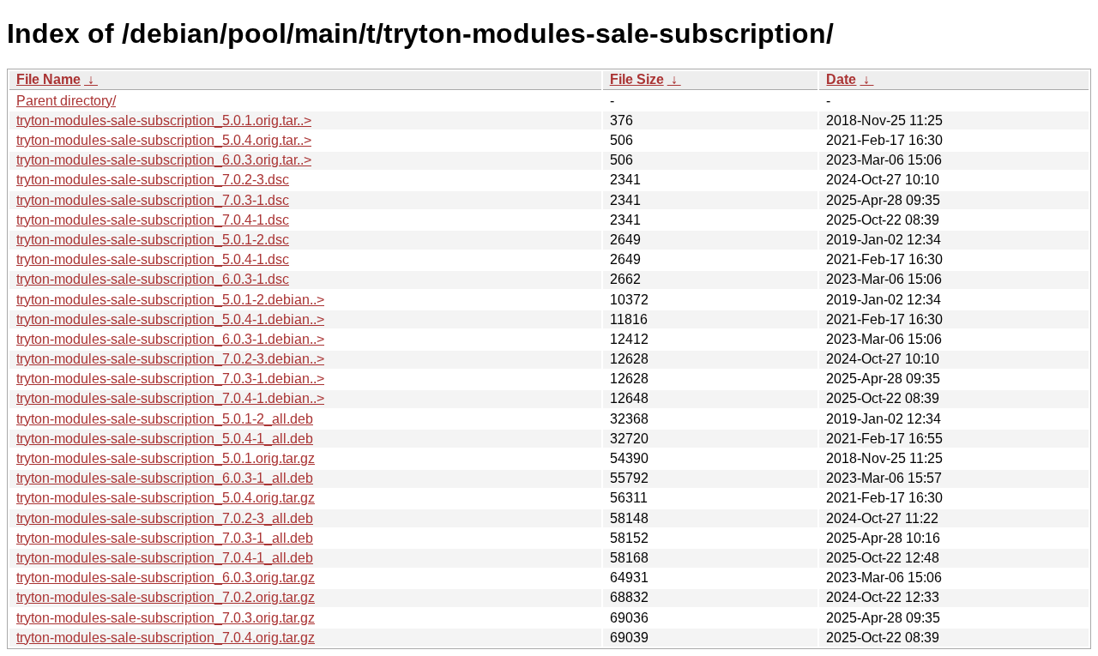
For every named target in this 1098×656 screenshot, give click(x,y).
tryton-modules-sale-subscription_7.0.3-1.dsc (152, 200)
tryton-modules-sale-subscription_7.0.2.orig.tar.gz (165, 597)
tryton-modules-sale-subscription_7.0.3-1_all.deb (164, 538)
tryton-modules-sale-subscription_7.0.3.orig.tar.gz (165, 618)
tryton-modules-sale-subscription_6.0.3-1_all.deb (164, 478)
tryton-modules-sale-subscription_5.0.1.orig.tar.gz (165, 458)
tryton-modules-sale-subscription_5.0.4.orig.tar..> (163, 140)
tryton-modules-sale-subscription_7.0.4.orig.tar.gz (165, 637)
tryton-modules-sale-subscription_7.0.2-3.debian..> (170, 359)
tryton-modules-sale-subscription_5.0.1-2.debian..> (170, 299)
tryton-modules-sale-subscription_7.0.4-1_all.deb (164, 558)
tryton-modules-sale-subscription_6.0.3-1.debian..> (170, 339)
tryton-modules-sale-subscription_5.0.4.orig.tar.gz (165, 497)
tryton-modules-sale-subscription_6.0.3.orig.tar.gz (165, 577)
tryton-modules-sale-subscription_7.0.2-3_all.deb (164, 518)
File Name (48, 79)
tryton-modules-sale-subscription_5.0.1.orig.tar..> (163, 120)
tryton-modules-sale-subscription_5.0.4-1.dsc (152, 259)
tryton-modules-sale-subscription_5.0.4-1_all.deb (164, 438)
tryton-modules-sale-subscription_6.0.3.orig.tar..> (163, 160)
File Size (637, 79)
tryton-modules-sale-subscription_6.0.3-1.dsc (152, 279)
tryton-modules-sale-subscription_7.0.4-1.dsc (152, 220)
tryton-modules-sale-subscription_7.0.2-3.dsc (152, 179)
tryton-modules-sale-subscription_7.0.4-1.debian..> (170, 398)
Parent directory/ (66, 100)
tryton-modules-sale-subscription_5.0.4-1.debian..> (170, 319)
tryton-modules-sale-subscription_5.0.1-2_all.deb (164, 419)
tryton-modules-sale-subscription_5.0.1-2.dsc (152, 239)
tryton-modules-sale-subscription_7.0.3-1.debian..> (170, 378)
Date (841, 79)
